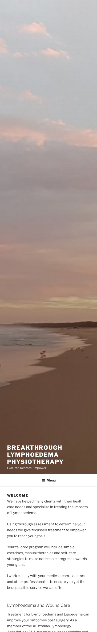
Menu (51, 480)
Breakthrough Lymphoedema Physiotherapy (35, 454)
